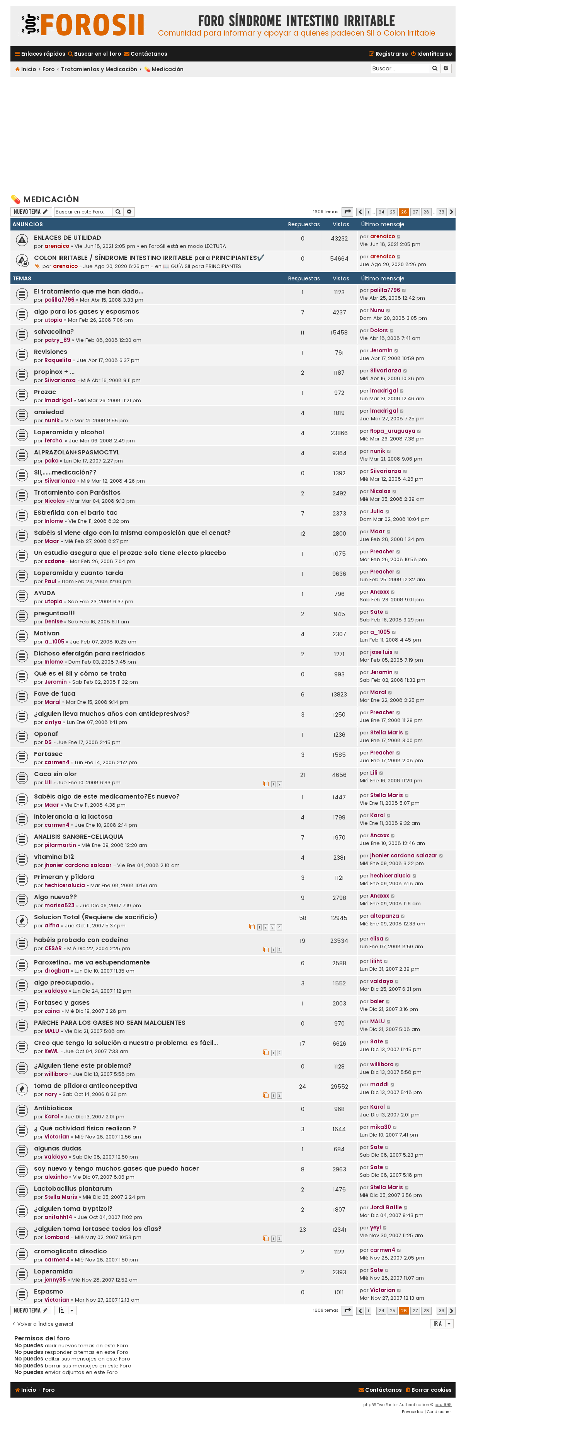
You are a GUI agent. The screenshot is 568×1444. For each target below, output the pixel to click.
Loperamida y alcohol (69, 432)
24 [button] (381, 212)
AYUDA (44, 593)
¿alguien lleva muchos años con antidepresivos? (112, 713)
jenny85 (55, 1280)
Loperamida (53, 1271)
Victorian (57, 1136)
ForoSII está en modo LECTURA (187, 246)
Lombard (57, 1237)
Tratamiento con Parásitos (77, 492)
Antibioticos (53, 1108)
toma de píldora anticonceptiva (85, 1085)
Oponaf (46, 733)
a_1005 (54, 641)
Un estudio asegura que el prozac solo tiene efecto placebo (130, 552)
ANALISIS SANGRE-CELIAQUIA (78, 836)
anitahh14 (58, 1217)
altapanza (384, 916)
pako (51, 460)
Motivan (47, 633)
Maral (52, 702)
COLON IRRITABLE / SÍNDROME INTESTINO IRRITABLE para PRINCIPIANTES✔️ (149, 257)
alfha (52, 925)
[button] (347, 212)
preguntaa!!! (54, 613)
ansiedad (49, 412)
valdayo (55, 991)
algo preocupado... (64, 982)
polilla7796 (59, 300)
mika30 (380, 1127)
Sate (376, 612)
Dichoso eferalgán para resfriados (89, 653)
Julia (377, 511)
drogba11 (56, 971)
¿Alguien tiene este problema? (83, 1065)
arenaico (56, 246)
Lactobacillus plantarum (73, 1188)
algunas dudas (58, 1148)
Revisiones (50, 351)
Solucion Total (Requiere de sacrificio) (96, 917)
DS (48, 742)
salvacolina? (54, 331)
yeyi (375, 1227)
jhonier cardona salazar (78, 865)
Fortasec (48, 753)
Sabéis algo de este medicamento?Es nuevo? (107, 796)
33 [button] (441, 212)
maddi (379, 1084)
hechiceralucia (64, 885)
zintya (52, 722)
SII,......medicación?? (65, 472)
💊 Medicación (44, 199)
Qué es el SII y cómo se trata (80, 673)
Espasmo (48, 1291)
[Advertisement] (233, 135)
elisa (376, 938)
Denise (53, 621)
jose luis (381, 652)
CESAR (53, 948)
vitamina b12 (54, 856)
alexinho (56, 1177)
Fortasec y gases (62, 1002)
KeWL (51, 1051)
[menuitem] (94, 54)
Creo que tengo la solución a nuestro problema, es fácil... (126, 1042)
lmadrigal (58, 400)
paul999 (443, 1405)
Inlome (53, 521)
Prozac (45, 391)
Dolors (379, 330)
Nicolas (54, 501)
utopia (53, 320)
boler (377, 1001)
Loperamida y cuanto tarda (78, 572)
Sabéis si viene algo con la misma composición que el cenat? (132, 532)
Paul (50, 581)
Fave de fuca (54, 693)
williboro (56, 1074)
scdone (54, 561)
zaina (52, 1011)
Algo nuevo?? (55, 897)
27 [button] (415, 212)
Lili (48, 782)
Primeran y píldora (64, 876)
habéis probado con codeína (81, 939)
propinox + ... (54, 371)
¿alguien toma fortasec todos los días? (98, 1228)
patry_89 (57, 340)
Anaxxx (379, 592)
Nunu (377, 310)
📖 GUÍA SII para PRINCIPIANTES (202, 266)
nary (50, 1094)
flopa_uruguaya (392, 431)
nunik (52, 420)
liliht (376, 961)
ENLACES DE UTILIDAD (67, 237)
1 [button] (368, 212)
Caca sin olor (55, 774)
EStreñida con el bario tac (75, 512)
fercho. (53, 440)
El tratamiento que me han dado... (88, 291)
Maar (51, 541)
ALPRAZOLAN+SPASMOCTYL (77, 452)
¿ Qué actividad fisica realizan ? (85, 1128)
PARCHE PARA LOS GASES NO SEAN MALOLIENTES (109, 1022)
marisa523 (59, 905)
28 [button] (426, 212)
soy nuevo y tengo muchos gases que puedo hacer (116, 1168)
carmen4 (57, 762)
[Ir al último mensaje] (398, 237)
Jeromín (381, 350)
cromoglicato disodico (70, 1251)
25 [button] (392, 212)
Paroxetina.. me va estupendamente (92, 962)
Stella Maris (386, 732)
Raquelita (57, 360)
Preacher (382, 551)
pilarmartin (60, 845)
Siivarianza (60, 380)
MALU (51, 1031)
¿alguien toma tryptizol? (73, 1208)
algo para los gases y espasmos (86, 311)
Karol (377, 815)
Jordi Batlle (386, 1207)
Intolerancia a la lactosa (73, 816)
